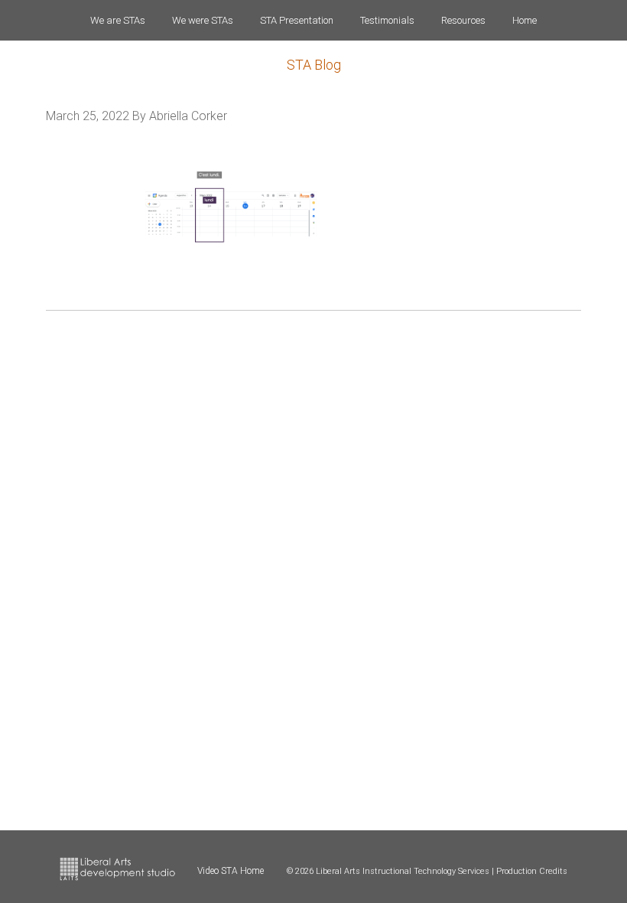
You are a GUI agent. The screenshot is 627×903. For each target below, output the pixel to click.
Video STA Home (230, 871)
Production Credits (531, 871)
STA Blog (314, 65)
